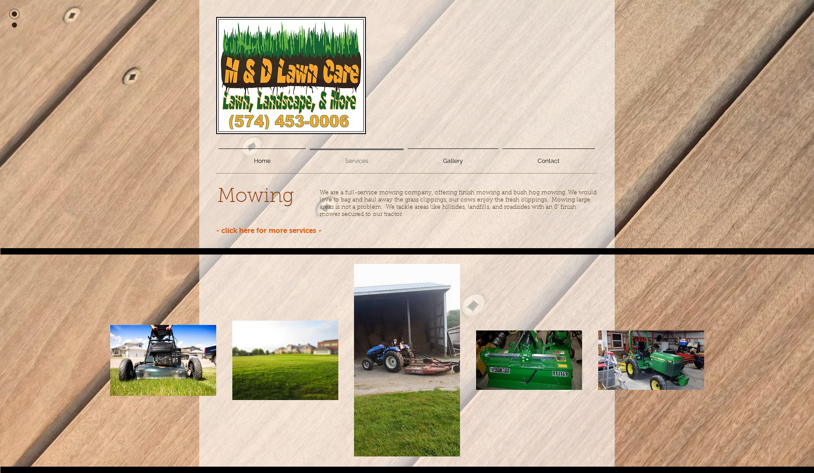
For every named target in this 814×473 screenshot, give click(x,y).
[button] (453, 156)
